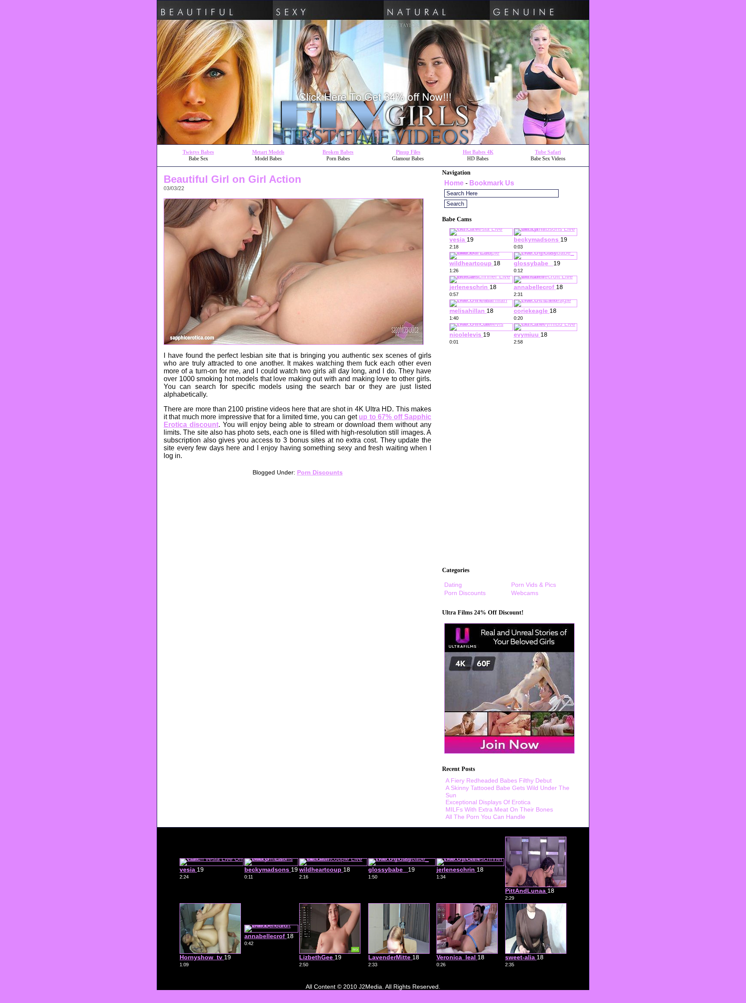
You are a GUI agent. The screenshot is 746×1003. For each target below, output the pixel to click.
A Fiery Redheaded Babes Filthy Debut (499, 780)
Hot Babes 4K (478, 152)
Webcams (524, 592)
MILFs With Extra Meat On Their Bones (499, 809)
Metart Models (268, 152)
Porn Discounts (320, 472)
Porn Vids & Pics (533, 584)
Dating (453, 584)
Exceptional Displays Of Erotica (488, 802)
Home (454, 183)
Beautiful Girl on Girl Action (232, 179)
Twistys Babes (198, 152)
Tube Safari (548, 152)
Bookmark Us (491, 183)
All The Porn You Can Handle (485, 816)
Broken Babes (338, 152)
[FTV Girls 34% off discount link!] (373, 142)
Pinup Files (408, 152)
